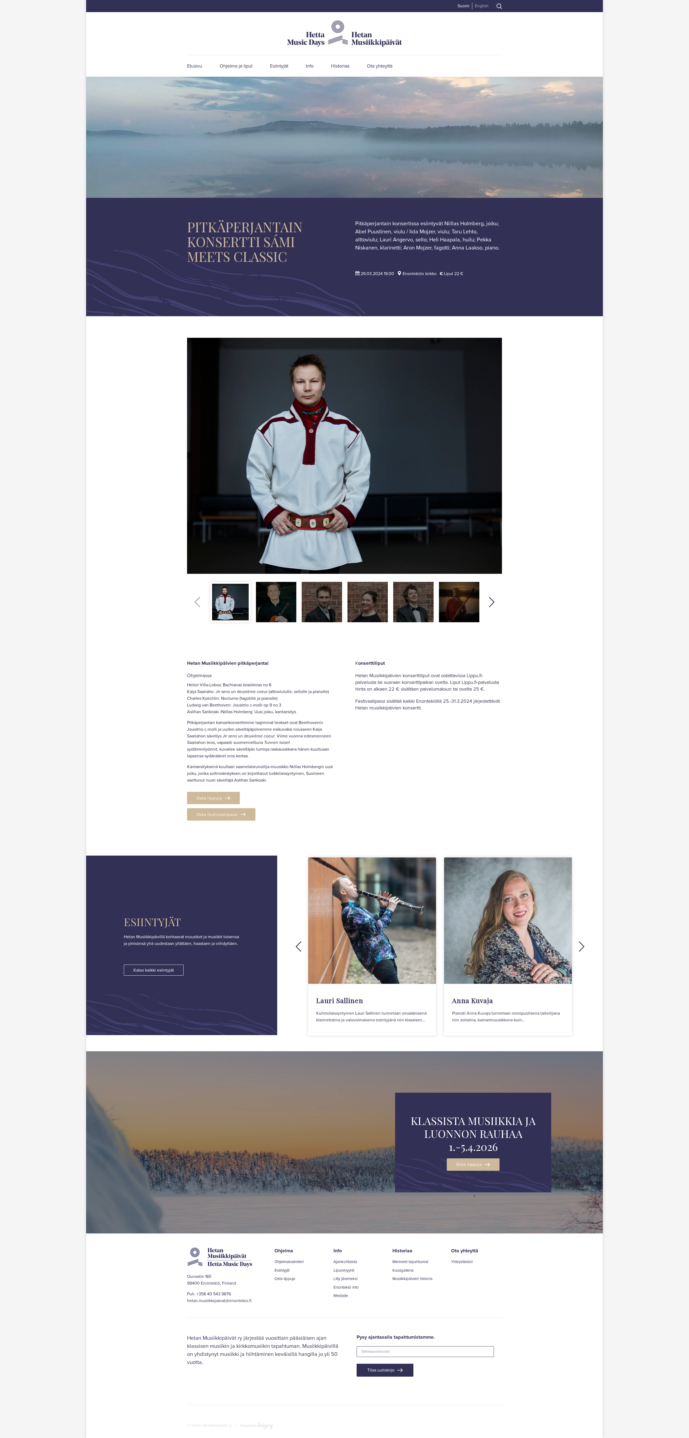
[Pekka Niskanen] (413, 602)
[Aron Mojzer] (459, 602)
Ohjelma (284, 1250)
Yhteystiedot (462, 1262)
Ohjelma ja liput (236, 65)
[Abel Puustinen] (276, 602)
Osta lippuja (209, 798)
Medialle (340, 1296)
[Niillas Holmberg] (344, 456)
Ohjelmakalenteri (289, 1262)
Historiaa (340, 65)
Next (492, 602)
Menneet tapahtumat (410, 1262)
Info (310, 65)
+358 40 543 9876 (213, 1294)
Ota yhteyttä (379, 65)
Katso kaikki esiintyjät (153, 970)
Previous (197, 602)
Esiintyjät (279, 65)
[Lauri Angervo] (322, 602)
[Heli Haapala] (367, 602)
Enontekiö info (346, 1287)
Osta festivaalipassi (217, 814)
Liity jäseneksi (345, 1279)
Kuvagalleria (403, 1270)
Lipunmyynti (343, 1270)
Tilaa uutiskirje (381, 1370)
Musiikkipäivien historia (412, 1279)
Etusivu (194, 65)
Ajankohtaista (345, 1262)
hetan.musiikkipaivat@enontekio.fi (219, 1301)
